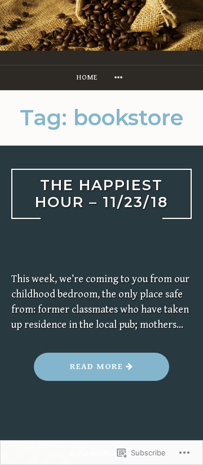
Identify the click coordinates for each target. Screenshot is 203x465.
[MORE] (120, 77)
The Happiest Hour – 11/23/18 (101, 193)
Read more (80, 370)
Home (87, 77)
